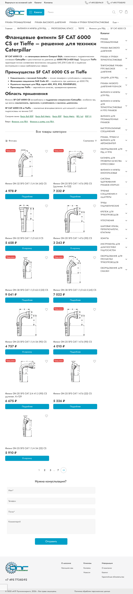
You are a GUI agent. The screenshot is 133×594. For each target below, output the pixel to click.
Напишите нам (67, 568)
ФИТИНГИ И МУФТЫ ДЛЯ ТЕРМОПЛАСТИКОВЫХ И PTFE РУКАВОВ (111, 106)
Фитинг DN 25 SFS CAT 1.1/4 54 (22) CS (25, 448)
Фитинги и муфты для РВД (42, 121)
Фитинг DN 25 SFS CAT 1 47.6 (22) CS (72, 393)
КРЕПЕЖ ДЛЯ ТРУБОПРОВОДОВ (109, 213)
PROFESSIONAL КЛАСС (62, 28)
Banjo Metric (69, 116)
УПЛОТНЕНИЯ (107, 220)
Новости (87, 572)
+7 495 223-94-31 (96, 2)
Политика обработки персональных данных (92, 591)
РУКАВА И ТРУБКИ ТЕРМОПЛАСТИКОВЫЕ (89, 22)
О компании (107, 568)
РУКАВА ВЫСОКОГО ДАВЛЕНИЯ (50, 22)
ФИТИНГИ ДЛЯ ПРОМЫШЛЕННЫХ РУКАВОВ (109, 119)
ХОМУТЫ (105, 238)
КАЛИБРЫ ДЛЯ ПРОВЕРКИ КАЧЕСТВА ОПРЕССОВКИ (111, 161)
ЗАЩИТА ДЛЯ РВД (110, 77)
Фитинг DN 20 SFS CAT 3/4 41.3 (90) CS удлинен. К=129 (26, 395)
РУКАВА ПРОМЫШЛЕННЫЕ (18, 22)
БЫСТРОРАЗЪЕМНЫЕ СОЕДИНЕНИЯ (111, 130)
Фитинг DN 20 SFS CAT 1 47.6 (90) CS (72, 238)
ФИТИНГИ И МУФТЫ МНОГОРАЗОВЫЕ (110, 171)
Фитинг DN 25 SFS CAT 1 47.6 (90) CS (72, 341)
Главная (8, 28)
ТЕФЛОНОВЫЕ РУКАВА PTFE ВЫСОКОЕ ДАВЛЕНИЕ (112, 68)
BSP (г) (88, 116)
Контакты (48, 2)
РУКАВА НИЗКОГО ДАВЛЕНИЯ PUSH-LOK (111, 85)
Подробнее (27, 196)
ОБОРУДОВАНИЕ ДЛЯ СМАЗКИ (111, 269)
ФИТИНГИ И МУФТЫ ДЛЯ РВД (31, 28)
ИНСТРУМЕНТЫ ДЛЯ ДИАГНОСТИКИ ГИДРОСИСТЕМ (110, 247)
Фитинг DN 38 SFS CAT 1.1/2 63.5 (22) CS (26, 290)
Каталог (38, 2)
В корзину (27, 248)
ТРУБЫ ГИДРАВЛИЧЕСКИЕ (110, 204)
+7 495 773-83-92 (117, 2)
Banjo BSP (57, 116)
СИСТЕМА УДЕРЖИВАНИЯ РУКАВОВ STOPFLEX (110, 181)
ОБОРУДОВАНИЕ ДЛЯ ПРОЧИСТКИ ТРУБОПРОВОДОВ (111, 259)
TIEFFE (81, 28)
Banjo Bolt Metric (43, 116)
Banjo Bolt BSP (27, 116)
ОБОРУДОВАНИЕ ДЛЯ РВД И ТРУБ (111, 151)
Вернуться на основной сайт (18, 2)
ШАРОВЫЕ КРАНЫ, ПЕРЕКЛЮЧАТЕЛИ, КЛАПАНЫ (110, 229)
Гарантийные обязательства (113, 577)
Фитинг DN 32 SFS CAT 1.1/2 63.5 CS (24, 238)
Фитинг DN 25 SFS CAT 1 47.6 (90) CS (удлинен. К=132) (72, 185)
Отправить (51, 541)
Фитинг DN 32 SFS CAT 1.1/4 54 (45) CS (25, 183)
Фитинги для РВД (97, 28)
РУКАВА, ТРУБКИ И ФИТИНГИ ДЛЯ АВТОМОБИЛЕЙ (110, 140)
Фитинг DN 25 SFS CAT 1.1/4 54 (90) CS (25, 341)
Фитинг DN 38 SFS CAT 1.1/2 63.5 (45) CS (74, 290)
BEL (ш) (80, 116)
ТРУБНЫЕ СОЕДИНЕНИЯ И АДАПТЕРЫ (109, 194)
